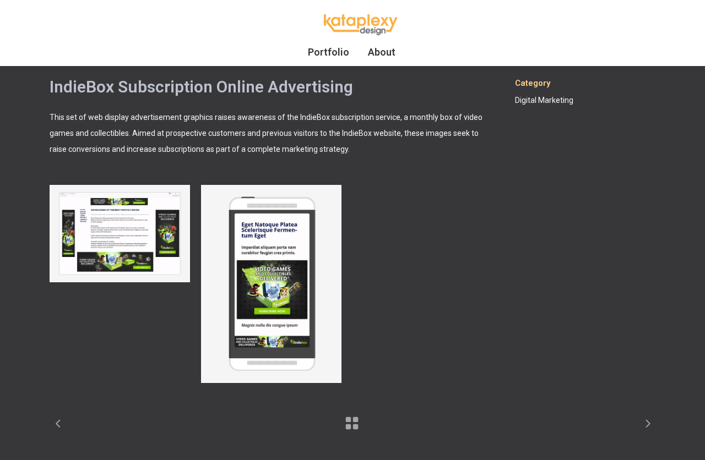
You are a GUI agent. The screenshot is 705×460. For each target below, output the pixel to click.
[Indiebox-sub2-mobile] (271, 283)
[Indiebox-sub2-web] (120, 233)
